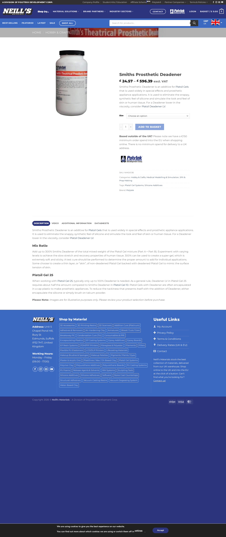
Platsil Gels (182, 86)
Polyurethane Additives (88, 365)
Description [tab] (41, 223)
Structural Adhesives (70, 380)
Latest (42, 23)
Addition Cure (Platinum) (127, 325)
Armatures (113, 330)
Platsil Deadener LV (153, 106)
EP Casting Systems (95, 340)
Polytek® (156, 2)
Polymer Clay (66, 365)
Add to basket (149, 126)
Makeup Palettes (99, 355)
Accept (160, 530)
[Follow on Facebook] (213, 2)
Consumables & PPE (114, 335)
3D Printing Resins (87, 325)
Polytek (130, 190)
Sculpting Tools (125, 370)
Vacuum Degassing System (123, 380)
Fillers (142, 345)
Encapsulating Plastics (71, 340)
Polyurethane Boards (113, 365)
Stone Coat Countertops (126, 375)
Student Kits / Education (115, 2)
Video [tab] (55, 223)
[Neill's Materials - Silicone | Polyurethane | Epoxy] (17, 12)
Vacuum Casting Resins (95, 380)
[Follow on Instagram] (216, 2)
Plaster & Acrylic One (70, 360)
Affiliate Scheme (139, 2)
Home (36, 32)
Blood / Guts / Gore (130, 330)
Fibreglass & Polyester (112, 345)
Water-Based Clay (69, 385)
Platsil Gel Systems (134, 185)
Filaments (131, 345)
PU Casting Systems (137, 365)
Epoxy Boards (134, 340)
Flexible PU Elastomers (71, 350)
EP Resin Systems (69, 345)
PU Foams (65, 370)
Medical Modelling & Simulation (163, 177)
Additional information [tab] (77, 223)
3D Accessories (67, 325)
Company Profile (91, 2)
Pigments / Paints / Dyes (123, 355)
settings (139, 530)
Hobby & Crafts (58, 32)
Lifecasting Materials (117, 350)
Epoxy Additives (116, 340)
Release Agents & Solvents (86, 370)
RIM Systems (108, 370)
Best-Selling (10, 23)
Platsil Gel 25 (65, 280)
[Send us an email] (219, 2)
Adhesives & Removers (71, 330)
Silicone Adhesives (90, 375)
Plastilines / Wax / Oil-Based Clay (100, 360)
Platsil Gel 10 (121, 284)
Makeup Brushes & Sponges (74, 355)
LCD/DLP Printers (95, 350)
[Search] (194, 23)
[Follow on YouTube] (222, 2)
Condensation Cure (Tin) (89, 335)
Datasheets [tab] (102, 223)
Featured (28, 23)
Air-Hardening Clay (95, 330)
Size (121, 116)
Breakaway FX (67, 335)
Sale (52, 23)
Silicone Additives (153, 185)
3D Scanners (105, 325)
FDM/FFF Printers (89, 345)
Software (106, 375)
